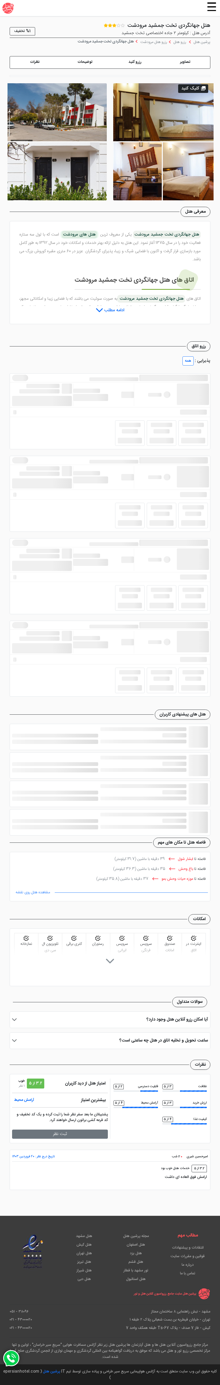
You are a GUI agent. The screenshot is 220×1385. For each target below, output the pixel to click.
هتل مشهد (84, 1236)
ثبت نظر (60, 1134)
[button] (185, 62)
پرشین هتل (51, 1371)
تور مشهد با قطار (135, 1270)
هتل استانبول (136, 1279)
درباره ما (188, 1265)
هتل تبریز (84, 1262)
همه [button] (188, 361)
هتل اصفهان (136, 1245)
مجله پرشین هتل (136, 1236)
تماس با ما (187, 1273)
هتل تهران (84, 1253)
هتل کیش (84, 1245)
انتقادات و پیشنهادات (188, 1248)
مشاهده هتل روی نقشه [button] (33, 892)
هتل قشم (136, 1262)
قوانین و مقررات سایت (188, 1256)
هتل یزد (136, 1253)
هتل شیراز (84, 1270)
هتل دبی (84, 1279)
